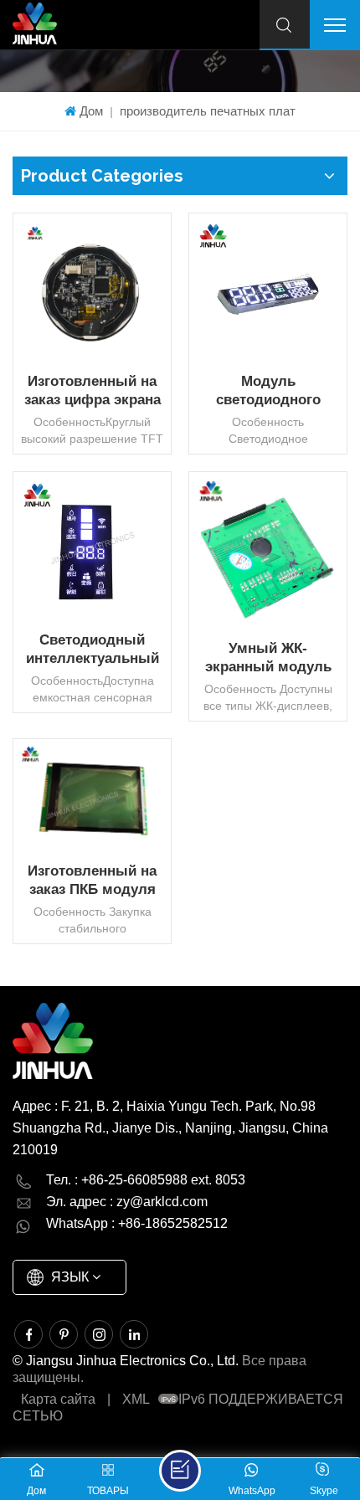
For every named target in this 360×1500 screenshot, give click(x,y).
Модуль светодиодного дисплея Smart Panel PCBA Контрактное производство (268, 391)
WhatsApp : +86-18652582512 (137, 1223)
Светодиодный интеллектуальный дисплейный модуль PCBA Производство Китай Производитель (92, 650)
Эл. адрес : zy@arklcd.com (127, 1201)
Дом (91, 111)
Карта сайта (58, 1399)
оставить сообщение (180, 1471)
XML (136, 1399)
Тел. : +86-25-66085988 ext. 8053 (145, 1180)
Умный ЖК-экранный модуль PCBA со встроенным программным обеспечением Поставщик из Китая (267, 658)
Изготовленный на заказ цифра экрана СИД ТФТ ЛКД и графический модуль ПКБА (92, 391)
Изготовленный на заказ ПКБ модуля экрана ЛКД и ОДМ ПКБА (92, 881)
